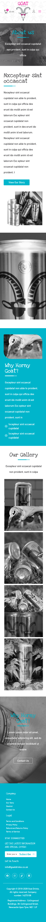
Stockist (9, 806)
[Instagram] (14, 875)
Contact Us (10, 810)
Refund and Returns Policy (17, 828)
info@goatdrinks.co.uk (16, 867)
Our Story (10, 803)
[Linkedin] (29, 875)
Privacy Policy (11, 825)
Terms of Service (13, 831)
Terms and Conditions (15, 821)
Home (8, 799)
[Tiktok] (21, 875)
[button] (39, 11)
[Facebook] (7, 875)
